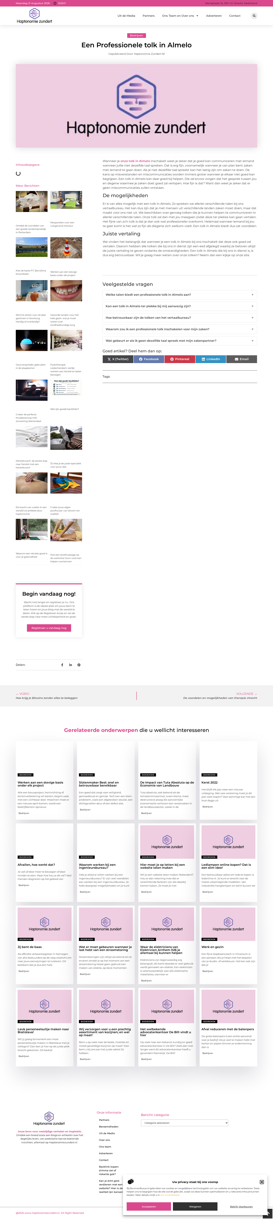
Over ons (104, 1139)
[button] (262, 1182)
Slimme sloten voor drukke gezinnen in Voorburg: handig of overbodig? (31, 318)
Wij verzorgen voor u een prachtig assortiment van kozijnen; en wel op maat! (105, 1032)
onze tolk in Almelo (135, 161)
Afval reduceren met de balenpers (228, 1029)
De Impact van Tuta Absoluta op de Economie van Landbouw (167, 784)
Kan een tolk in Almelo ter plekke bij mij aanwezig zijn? (180, 306)
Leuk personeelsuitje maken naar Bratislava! (43, 1030)
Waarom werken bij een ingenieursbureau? (97, 866)
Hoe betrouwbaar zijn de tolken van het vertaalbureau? (180, 317)
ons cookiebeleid (169, 1195)
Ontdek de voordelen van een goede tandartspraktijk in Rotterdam (31, 229)
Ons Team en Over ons (178, 15)
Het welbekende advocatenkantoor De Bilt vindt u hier (165, 1032)
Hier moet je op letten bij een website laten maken (162, 866)
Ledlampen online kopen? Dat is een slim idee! (226, 866)
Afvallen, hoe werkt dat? (36, 864)
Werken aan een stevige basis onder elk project (40, 784)
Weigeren (195, 1206)
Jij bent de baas (30, 947)
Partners (149, 15)
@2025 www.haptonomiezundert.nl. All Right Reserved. (50, 1212)
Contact (234, 15)
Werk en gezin (213, 947)
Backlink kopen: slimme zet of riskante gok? (109, 1170)
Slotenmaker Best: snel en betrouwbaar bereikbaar (99, 784)
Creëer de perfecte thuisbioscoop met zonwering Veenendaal (28, 417)
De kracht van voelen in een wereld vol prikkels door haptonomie (31, 510)
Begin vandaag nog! (49, 594)
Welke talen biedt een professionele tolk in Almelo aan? (180, 294)
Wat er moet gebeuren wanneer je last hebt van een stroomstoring (105, 948)
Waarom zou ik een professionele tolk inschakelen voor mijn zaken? (180, 329)
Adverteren (214, 15)
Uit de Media (126, 15)
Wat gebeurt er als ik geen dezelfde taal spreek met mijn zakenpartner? (180, 340)
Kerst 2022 (209, 782)
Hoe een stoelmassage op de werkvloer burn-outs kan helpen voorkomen (65, 558)
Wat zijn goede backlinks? (64, 409)
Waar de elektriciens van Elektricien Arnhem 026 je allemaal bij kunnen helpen (161, 950)
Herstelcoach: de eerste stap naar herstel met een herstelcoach (31, 464)
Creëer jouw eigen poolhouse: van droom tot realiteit (65, 510)
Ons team (105, 1146)
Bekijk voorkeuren (241, 1206)
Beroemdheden (108, 1126)
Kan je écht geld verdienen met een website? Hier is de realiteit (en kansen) (111, 1186)
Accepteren (149, 1206)
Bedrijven (136, 35)
